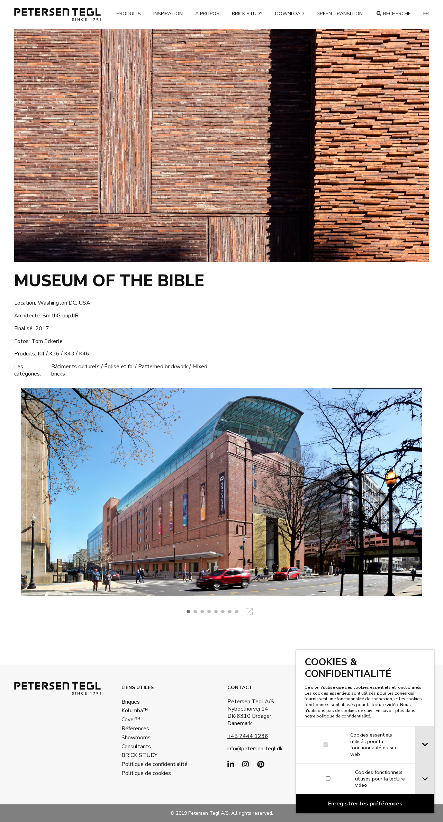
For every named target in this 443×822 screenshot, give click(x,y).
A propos (207, 13)
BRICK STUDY (139, 755)
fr (426, 13)
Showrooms (136, 737)
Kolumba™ (134, 710)
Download (289, 13)
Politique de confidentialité (143, 764)
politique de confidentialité (343, 716)
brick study (247, 13)
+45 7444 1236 (247, 736)
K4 (41, 354)
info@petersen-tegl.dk (255, 748)
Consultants (136, 746)
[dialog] (365, 731)
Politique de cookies (143, 773)
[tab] (424, 745)
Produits (129, 13)
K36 (54, 354)
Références (135, 728)
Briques (130, 702)
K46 (84, 354)
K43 (69, 354)
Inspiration (168, 13)
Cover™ (131, 719)
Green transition (339, 13)
